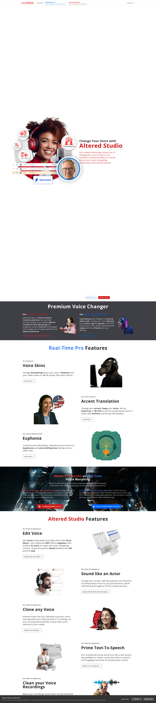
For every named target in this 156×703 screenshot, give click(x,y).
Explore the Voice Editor (32, 557)
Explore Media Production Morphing (95, 592)
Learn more (28, 381)
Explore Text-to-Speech (91, 666)
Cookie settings (125, 699)
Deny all (137, 699)
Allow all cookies (149, 699)
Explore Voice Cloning (31, 630)
